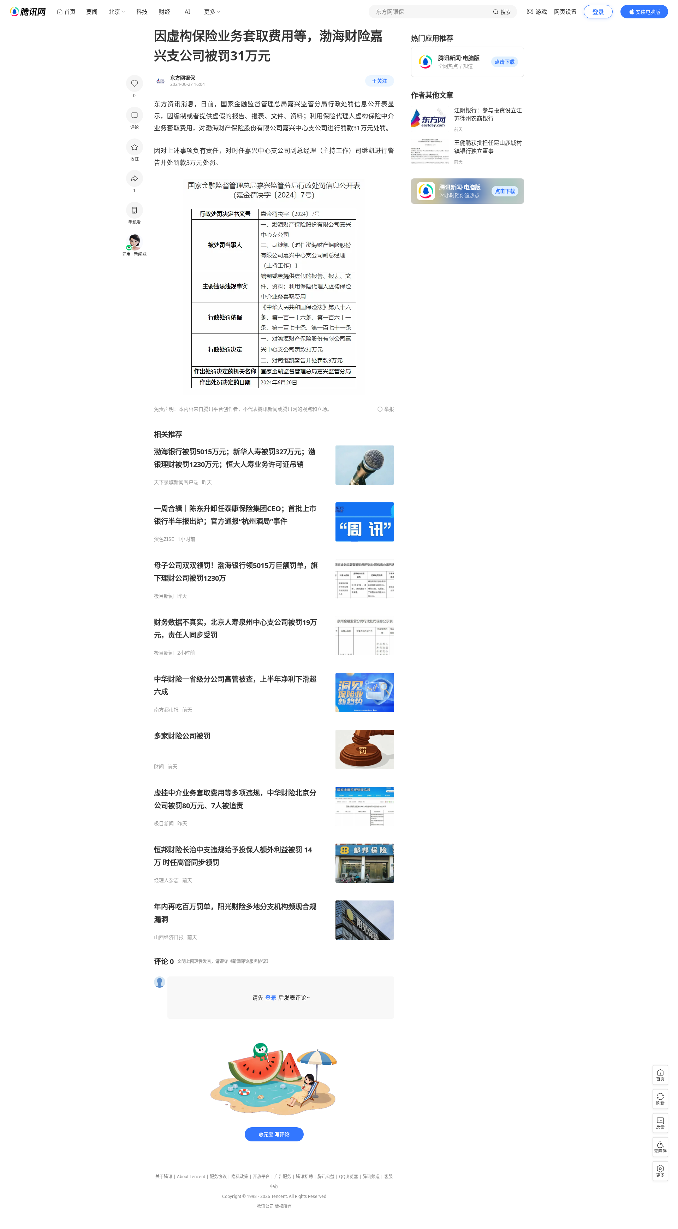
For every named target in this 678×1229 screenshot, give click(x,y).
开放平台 (261, 1177)
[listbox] (274, 685)
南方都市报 (166, 709)
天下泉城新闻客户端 (176, 482)
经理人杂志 (166, 880)
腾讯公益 (325, 1177)
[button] (504, 62)
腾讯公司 (265, 1206)
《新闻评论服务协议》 (249, 961)
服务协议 (218, 1177)
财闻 (159, 766)
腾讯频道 (371, 1177)
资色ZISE (164, 539)
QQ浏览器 (348, 1177)
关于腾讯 (163, 1177)
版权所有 (283, 1206)
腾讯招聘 (304, 1177)
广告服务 (282, 1177)
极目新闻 (164, 595)
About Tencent (191, 1177)
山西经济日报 (169, 937)
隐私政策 (239, 1177)
